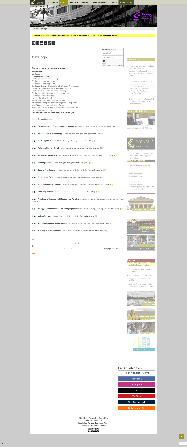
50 (116, 248)
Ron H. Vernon (76, 155)
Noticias (55, 2)
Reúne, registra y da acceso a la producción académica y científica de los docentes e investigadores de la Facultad (140, 154)
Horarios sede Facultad (146, 246)
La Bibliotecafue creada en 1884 (148, 303)
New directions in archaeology (43, 98)
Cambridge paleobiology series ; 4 (44, 83)
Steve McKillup (63, 177)
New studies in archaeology (42, 110)
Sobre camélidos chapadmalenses (135, 174)
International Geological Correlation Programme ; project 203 (54, 102)
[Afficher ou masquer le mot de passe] (104, 61)
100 (118, 248)
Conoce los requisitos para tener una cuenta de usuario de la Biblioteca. (141, 126)
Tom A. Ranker (83, 209)
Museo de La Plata (148, 333)
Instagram (136, 384)
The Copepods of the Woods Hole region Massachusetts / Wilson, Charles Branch (142, 101)
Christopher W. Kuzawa (63, 170)
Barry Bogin (64, 148)
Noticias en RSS (136, 408)
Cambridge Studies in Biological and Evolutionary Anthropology (55, 86)
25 (113, 248)
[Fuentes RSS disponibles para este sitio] (78, 253)
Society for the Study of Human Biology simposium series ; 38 (55, 107)
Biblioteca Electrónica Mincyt (144, 350)
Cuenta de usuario (109, 50)
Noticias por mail (136, 402)
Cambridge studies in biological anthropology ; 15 (50, 93)
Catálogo (63, 2)
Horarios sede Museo (147, 227)
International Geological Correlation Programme (50, 100)
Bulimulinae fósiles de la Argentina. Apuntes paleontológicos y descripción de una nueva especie (141, 185)
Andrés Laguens (69, 134)
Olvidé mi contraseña (115, 65)
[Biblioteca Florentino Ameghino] (37, 2)
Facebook (137, 378)
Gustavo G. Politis (83, 126)
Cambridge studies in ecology (43, 95)
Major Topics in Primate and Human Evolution (49, 105)
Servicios (73, 2)
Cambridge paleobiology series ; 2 (44, 81)
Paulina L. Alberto (55, 141)
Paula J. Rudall (67, 230)
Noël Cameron (59, 192)
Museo (122, 2)
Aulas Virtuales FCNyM (137, 372)
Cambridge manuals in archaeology (45, 78)
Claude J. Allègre (57, 216)
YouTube (136, 396)
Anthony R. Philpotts (88, 199)
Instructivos (84, 2)
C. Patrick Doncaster (75, 223)
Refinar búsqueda (45, 119)
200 (122, 248)
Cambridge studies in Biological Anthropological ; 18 (51, 88)
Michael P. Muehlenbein (70, 184)
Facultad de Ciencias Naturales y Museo (147, 317)
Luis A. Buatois (52, 163)
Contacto (114, 2)
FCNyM (130, 2)
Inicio (48, 2)
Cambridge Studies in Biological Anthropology (49, 90)
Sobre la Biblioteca (100, 2)
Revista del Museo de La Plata (143, 209)
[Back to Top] (181, 436)
